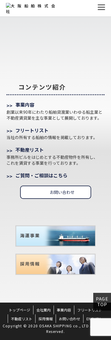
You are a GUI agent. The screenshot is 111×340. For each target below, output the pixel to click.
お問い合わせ (62, 192)
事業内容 (24, 104)
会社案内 (43, 309)
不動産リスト (29, 149)
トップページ (19, 309)
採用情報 (45, 318)
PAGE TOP (102, 301)
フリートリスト (32, 130)
